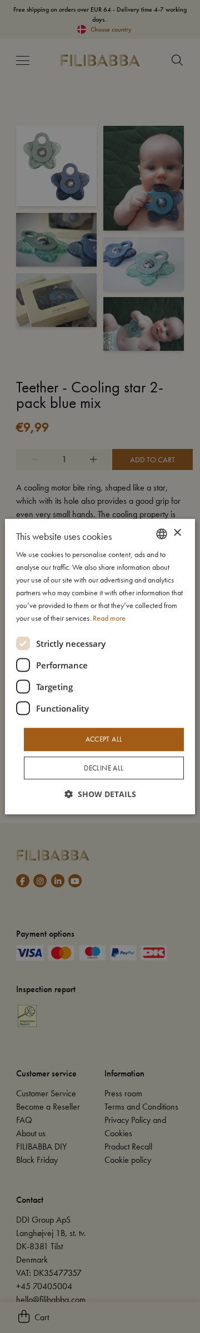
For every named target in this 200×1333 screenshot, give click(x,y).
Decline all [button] (103, 768)
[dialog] (100, 667)
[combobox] (161, 533)
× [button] (177, 533)
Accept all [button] (104, 739)
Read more (109, 619)
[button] (100, 794)
